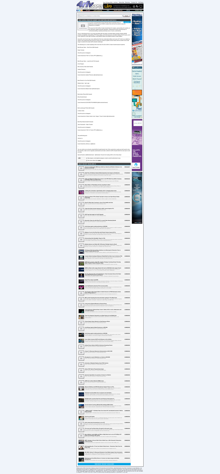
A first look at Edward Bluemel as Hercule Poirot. (96, 303)
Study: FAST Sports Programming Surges (94, 369)
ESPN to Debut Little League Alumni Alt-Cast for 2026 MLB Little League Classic (103, 267)
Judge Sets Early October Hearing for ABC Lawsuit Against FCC (99, 208)
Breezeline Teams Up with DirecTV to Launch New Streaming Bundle (100, 220)
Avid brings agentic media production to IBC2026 (96, 226)
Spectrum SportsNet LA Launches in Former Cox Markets (98, 374)
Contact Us (134, 2)
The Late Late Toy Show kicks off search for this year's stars (98, 428)
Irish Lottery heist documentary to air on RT (95, 422)
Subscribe (121, 2)
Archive (116, 2)
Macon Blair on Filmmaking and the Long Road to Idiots (97, 184)
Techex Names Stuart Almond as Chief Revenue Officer (97, 321)
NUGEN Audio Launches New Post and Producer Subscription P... (100, 398)
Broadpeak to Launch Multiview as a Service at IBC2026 (97, 357)
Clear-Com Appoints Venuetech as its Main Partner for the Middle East (101, 315)
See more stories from (94, 160)
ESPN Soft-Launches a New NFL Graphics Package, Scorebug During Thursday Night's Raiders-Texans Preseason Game (103, 263)
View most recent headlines (104, 464)
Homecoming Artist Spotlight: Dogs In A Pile (95, 238)
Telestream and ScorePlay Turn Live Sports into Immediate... (98, 392)
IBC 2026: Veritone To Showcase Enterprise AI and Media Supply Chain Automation (103, 452)
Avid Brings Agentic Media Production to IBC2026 (96, 327)
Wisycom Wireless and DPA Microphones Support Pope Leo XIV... (99, 386)
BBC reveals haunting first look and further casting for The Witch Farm (101, 297)
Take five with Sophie (90, 416)
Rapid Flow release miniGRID (91, 279)
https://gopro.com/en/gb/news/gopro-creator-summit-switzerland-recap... (104, 158)
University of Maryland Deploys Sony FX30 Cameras (96, 363)
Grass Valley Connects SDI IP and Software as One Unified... (98, 339)
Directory (127, 2)
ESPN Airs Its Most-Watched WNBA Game (94, 380)
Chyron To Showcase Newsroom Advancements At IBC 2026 (98, 351)
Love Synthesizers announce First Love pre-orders (96, 285)
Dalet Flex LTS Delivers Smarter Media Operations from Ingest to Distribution (102, 172)
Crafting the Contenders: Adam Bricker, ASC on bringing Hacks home (100, 190)
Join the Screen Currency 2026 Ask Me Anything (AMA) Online (99, 404)
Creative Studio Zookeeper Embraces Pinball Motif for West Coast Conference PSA (103, 256)
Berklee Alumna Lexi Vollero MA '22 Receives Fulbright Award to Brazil (101, 244)
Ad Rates (140, 2)
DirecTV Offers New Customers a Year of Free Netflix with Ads (99, 202)
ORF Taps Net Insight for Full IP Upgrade (94, 214)
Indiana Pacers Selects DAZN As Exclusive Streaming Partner (98, 345)
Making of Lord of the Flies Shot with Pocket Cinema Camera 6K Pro (100, 232)
